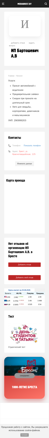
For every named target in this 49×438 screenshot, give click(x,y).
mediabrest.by (25, 4)
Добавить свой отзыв (24, 278)
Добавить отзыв (24, 265)
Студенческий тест (16, 347)
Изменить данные (24, 164)
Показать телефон (32, 145)
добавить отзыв (18, 42)
